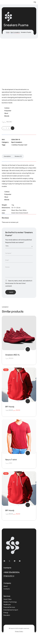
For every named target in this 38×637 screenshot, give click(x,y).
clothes (15, 145)
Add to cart (12, 128)
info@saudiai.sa (9, 576)
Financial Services (9, 607)
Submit (11, 292)
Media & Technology (10, 602)
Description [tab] (7, 156)
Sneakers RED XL (12, 355)
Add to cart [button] (28, 349)
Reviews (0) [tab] (18, 156)
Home (7, 32)
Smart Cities (7, 599)
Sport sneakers (15, 32)
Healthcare (7, 605)
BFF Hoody (9, 407)
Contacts (7, 589)
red (25, 145)
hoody (21, 145)
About (6, 586)
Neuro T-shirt (11, 460)
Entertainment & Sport (11, 610)
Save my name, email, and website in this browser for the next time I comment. (18, 283)
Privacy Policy (19, 631)
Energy (6, 612)
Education (7, 615)
